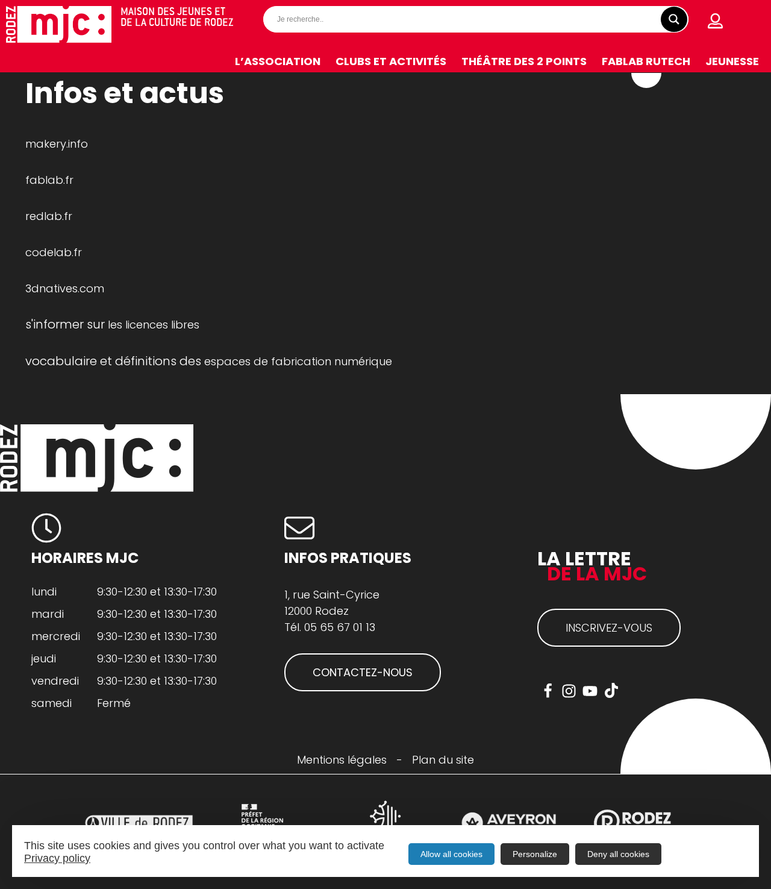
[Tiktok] (611, 691)
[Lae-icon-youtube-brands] (590, 691)
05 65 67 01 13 (339, 627)
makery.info (56, 143)
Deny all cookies (618, 854)
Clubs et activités (391, 61)
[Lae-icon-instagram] (568, 691)
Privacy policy (57, 858)
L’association (277, 61)
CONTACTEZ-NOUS (363, 672)
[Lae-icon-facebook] (547, 691)
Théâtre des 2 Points (524, 61)
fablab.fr (49, 179)
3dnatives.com (64, 288)
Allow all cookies (451, 854)
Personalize (535, 854)
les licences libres (153, 324)
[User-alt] (716, 21)
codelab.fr (53, 252)
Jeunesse (732, 61)
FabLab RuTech (646, 61)
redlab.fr (48, 216)
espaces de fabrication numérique (298, 361)
